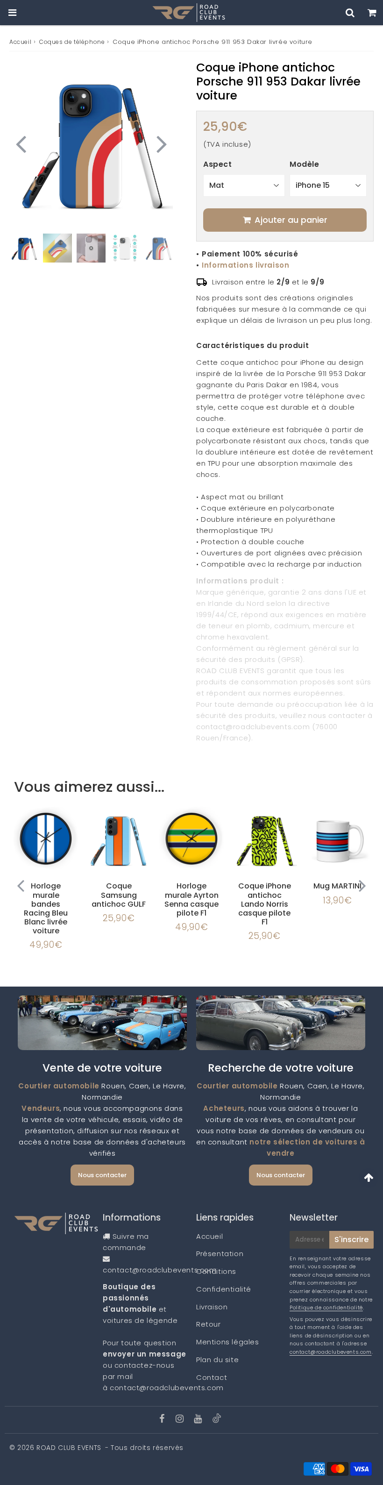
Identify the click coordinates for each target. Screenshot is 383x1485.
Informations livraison (245, 265)
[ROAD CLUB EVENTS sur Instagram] (180, 1419)
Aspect (217, 164)
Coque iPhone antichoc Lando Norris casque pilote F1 (264, 904)
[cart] (372, 12)
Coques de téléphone (72, 42)
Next (161, 143)
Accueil (20, 42)
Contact (211, 1377)
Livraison (211, 1307)
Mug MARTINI (337, 886)
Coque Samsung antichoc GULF (119, 895)
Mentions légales (227, 1342)
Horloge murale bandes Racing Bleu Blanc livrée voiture (46, 908)
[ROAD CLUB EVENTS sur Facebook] (163, 1419)
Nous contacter (102, 1175)
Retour (208, 1324)
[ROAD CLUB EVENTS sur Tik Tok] (217, 1420)
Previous (20, 143)
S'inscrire (351, 1239)
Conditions (216, 1271)
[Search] (350, 12)
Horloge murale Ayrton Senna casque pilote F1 (191, 899)
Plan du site (217, 1359)
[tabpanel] (24, 248)
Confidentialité (223, 1289)
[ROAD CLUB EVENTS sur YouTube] (199, 1419)
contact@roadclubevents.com (160, 1270)
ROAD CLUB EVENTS (68, 1447)
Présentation (219, 1253)
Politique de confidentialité (326, 1307)
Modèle (304, 164)
